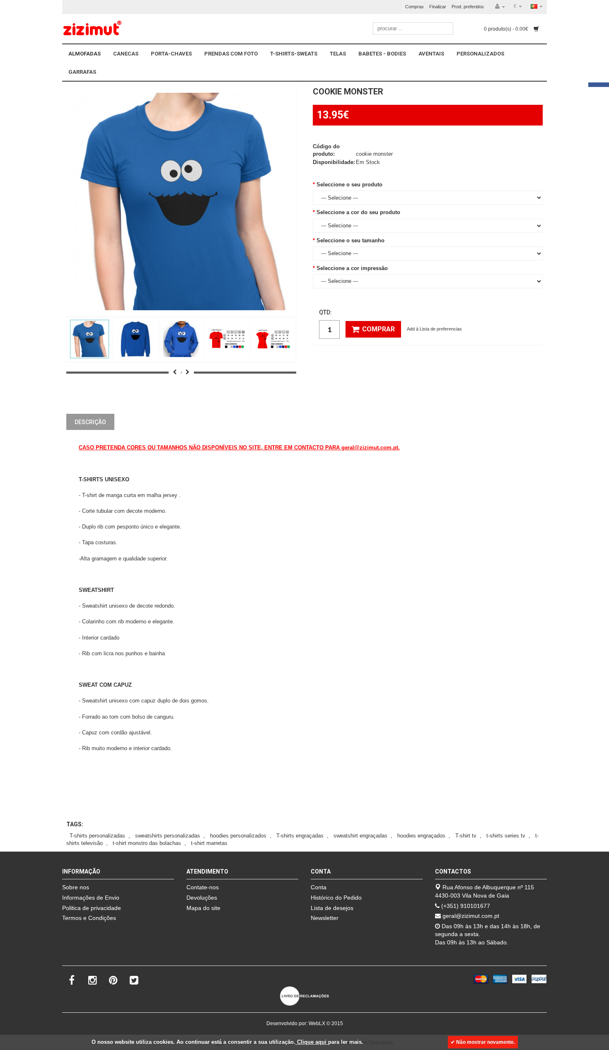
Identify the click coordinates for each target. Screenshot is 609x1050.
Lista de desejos (332, 908)
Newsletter (324, 918)
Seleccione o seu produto (349, 184)
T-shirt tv (465, 836)
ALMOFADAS (84, 54)
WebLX (317, 1023)
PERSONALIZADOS (480, 54)
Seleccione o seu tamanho (350, 240)
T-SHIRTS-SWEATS (293, 54)
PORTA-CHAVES (171, 54)
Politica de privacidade (91, 908)
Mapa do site (203, 908)
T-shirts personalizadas (97, 836)
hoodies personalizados (238, 836)
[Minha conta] (500, 7)
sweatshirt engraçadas (360, 836)
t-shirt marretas (209, 843)
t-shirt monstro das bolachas (147, 843)
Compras (414, 6)
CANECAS (125, 54)
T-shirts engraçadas (300, 836)
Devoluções (201, 897)
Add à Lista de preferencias (434, 328)
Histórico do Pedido (336, 897)
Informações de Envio (90, 897)
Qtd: (325, 312)
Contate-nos (202, 887)
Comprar (378, 329)
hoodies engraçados (421, 836)
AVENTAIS (431, 54)
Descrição (90, 422)
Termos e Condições (89, 918)
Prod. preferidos (468, 6)
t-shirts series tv (505, 836)
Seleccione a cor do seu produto (358, 212)
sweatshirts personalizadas (167, 836)
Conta (318, 887)
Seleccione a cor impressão (352, 268)
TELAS (338, 54)
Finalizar (437, 6)
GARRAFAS (82, 72)
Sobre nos (75, 887)
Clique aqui (311, 1042)
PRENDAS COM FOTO (231, 54)
